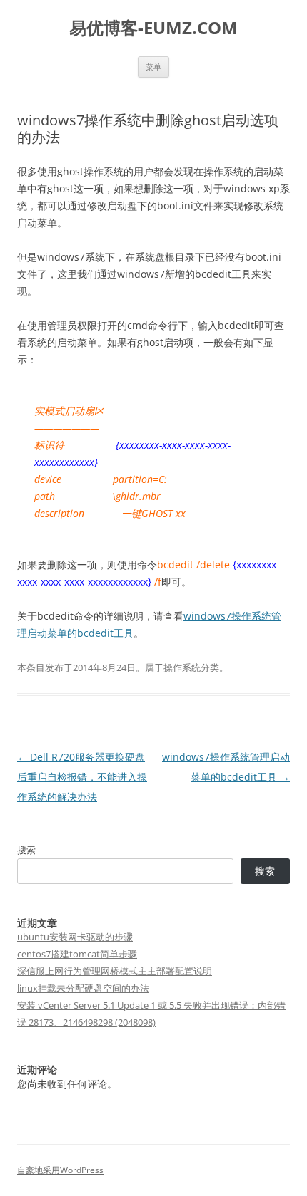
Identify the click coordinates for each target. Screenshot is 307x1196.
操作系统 (182, 667)
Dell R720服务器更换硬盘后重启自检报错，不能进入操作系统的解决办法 (82, 777)
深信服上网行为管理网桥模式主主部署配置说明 (114, 970)
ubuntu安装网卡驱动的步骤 (75, 936)
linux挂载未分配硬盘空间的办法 (83, 988)
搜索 (26, 849)
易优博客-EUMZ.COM (153, 28)
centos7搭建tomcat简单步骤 (77, 953)
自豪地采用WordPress (60, 1170)
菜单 (153, 66)
